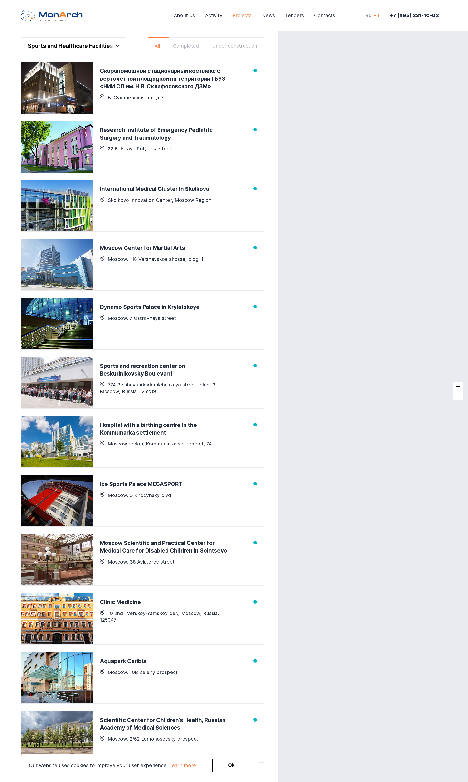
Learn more (182, 765)
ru (368, 15)
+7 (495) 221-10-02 (414, 15)
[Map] (373, 391)
